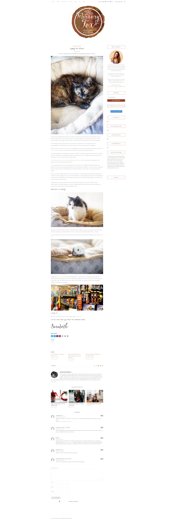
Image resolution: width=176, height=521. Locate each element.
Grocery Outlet (55, 150)
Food (84, 1)
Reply (102, 415)
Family (70, 1)
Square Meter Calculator (63, 458)
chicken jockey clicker (63, 427)
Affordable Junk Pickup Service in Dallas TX (64, 421)
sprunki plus (59, 449)
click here (78, 316)
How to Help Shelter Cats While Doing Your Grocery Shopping (74, 356)
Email (52, 486)
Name (52, 482)
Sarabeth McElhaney (65, 372)
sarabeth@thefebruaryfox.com (112, 86)
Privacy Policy (69, 518)
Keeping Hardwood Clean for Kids (94, 403)
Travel (75, 1)
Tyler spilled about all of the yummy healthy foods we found (66, 160)
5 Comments (53, 365)
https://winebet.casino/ (67, 442)
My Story (53, 1)
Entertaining (64, 1)
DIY (80, 1)
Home (58, 1)
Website (52, 491)
